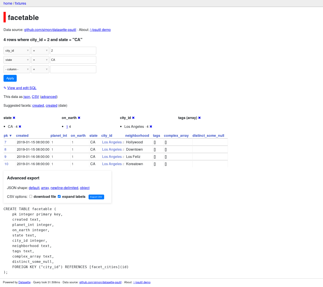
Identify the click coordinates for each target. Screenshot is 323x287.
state (93, 135)
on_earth (78, 135)
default (34, 187)
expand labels (73, 196)
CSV (35, 96)
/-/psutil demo (100, 29)
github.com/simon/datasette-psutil (50, 29)
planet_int (59, 135)
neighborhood (137, 135)
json (27, 96)
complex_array (176, 135)
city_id (106, 135)
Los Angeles (112, 141)
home (8, 3)
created (38, 105)
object (84, 187)
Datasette (24, 282)
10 (6, 163)
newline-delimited (64, 187)
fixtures (20, 3)
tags (156, 135)
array (45, 187)
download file (44, 196)
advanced (48, 96)
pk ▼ (8, 135)
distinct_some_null (208, 135)
